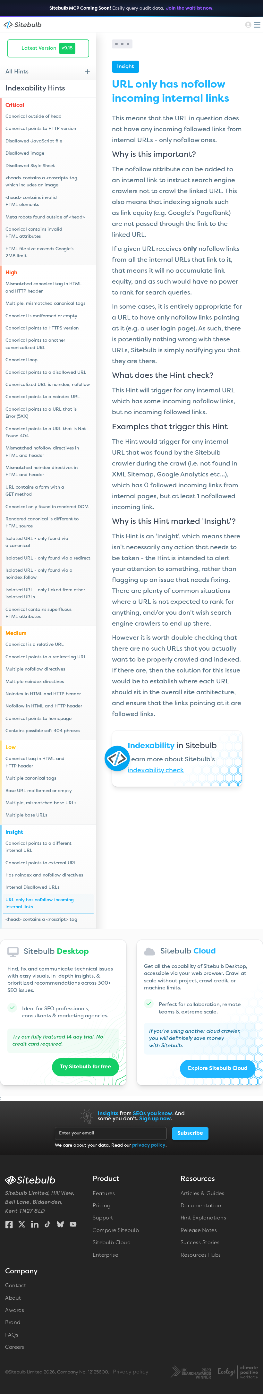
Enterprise (105, 1255)
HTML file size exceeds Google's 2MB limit (39, 252)
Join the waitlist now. (190, 8)
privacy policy (148, 1145)
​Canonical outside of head (33, 117)
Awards (14, 1310)
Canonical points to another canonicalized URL (35, 344)
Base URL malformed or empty (38, 791)
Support (103, 1218)
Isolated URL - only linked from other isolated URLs (45, 593)
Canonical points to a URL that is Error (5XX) (41, 413)
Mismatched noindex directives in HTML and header (41, 471)
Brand (13, 1322)
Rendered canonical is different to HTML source (42, 522)
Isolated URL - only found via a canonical (36, 542)
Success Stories (200, 1242)
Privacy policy (130, 1372)
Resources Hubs (201, 1255)
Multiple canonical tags (30, 778)
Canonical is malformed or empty (41, 316)
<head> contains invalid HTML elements (31, 201)
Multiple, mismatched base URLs (40, 803)
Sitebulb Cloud (112, 1242)
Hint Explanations (203, 1218)
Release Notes (199, 1230)
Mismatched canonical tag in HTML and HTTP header (43, 287)
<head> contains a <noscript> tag (41, 920)
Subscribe (190, 1133)
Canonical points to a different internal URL (38, 847)
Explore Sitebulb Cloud (218, 1068)
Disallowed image (24, 153)
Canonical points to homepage (38, 719)
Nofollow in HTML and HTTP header (43, 706)
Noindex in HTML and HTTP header (43, 694)
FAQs (11, 1335)
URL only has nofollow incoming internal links (39, 903)
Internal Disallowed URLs (32, 887)
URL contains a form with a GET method (34, 491)
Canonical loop (21, 360)
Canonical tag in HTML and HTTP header (34, 762)
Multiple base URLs (26, 815)
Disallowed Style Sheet (30, 166)
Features (104, 1193)
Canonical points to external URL (41, 863)
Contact (15, 1285)
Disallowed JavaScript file (33, 141)
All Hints (17, 72)
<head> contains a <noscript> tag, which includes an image (42, 181)
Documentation (201, 1206)
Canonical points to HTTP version (40, 129)
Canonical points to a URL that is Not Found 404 (45, 432)
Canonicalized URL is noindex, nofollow (47, 385)
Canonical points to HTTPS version (42, 328)
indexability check (156, 771)
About (13, 1298)
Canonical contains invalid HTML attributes (33, 233)
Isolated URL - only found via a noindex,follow (38, 574)
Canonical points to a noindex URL (42, 397)
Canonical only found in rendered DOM (47, 507)
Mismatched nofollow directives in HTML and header (42, 452)
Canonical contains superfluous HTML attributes (38, 613)
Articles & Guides (203, 1193)
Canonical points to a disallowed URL (45, 373)
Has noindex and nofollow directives (44, 875)
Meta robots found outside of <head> (45, 217)
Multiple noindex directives (34, 682)
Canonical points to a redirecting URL (45, 657)
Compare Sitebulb (116, 1230)
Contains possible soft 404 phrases (42, 731)
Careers (14, 1347)
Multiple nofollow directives (35, 669)
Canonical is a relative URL (34, 645)
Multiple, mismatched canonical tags (45, 304)
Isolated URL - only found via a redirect (47, 558)
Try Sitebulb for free (85, 1067)
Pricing (102, 1206)
